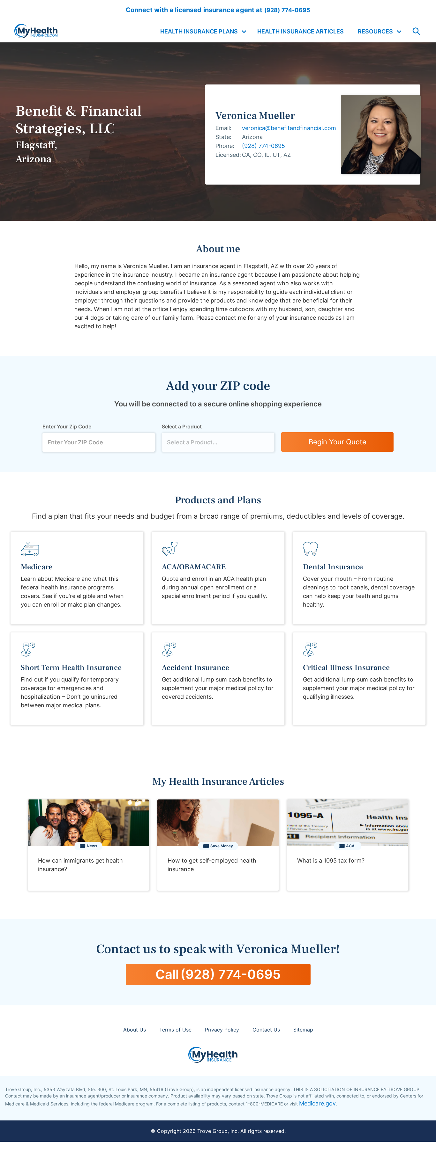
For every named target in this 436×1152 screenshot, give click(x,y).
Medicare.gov (317, 1103)
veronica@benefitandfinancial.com (289, 128)
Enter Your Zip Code (66, 426)
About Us (134, 1029)
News (92, 845)
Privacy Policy (222, 1029)
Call (218, 974)
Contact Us (266, 1029)
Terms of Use (175, 1029)
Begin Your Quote (337, 442)
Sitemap (303, 1029)
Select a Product (182, 426)
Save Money (221, 845)
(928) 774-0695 (263, 145)
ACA (350, 845)
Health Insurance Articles (300, 31)
